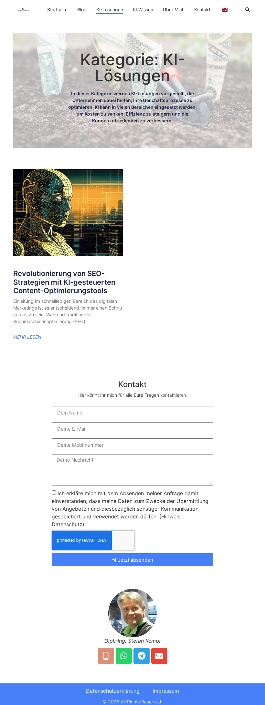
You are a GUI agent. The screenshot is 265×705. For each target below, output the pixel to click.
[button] (247, 9)
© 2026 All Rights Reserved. (132, 701)
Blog (82, 9)
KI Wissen (143, 9)
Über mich (174, 9)
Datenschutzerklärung (113, 691)
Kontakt (202, 9)
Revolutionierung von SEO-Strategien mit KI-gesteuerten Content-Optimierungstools (64, 282)
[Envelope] (159, 656)
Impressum (166, 691)
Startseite (57, 9)
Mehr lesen (27, 337)
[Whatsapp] (124, 656)
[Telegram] (141, 656)
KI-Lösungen (109, 9)
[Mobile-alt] (106, 656)
